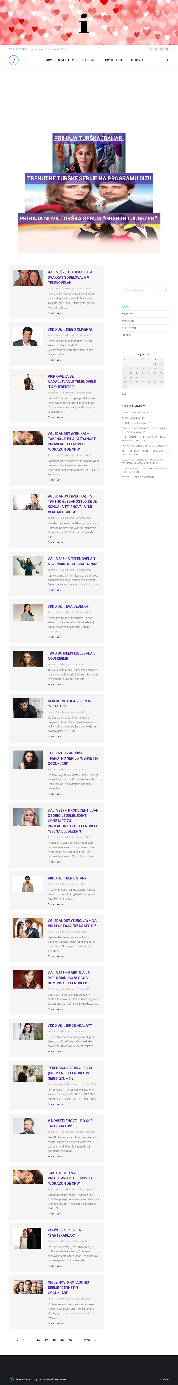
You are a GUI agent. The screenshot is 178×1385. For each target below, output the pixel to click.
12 (137, 372)
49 (62, 1340)
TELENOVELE (128, 321)
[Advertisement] (89, 94)
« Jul (124, 393)
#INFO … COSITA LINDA (133, 417)
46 (38, 1340)
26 (137, 382)
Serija (50, 664)
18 (131, 377)
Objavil (67, 288)
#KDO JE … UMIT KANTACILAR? (137, 423)
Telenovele (53, 288)
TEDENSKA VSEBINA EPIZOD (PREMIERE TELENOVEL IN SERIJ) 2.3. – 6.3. (71, 1073)
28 (149, 382)
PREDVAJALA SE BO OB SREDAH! (138, 477)
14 (149, 372)
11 (131, 372)
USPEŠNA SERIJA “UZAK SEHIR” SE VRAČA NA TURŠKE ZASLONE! (144, 470)
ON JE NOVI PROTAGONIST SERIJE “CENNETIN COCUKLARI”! (69, 1287)
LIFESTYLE (127, 335)
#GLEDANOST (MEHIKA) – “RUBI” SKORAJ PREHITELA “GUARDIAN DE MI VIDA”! (142, 461)
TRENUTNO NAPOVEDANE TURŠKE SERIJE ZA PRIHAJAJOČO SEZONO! (144, 430)
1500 (86, 1340)
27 (143, 382)
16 (161, 372)
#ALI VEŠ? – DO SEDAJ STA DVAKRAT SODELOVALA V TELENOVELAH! (70, 277)
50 (70, 1340)
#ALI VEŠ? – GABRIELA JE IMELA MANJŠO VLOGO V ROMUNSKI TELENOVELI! (69, 978)
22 (155, 377)
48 (54, 1340)
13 (143, 372)
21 (149, 377)
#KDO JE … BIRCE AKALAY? (70, 1025)
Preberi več (54, 313)
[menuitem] (46, 60)
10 (125, 372)
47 (46, 1340)
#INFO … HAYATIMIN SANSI (135, 412)
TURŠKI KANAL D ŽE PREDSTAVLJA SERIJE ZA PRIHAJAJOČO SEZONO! (144, 438)
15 (155, 372)
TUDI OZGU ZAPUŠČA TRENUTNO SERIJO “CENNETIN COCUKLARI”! (73, 758)
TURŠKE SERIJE (129, 328)
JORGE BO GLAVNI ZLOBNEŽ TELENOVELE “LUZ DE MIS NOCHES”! (145, 452)
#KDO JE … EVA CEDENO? (68, 606)
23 (161, 377)
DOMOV (126, 307)
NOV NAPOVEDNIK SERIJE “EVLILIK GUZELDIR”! (145, 445)
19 (137, 377)
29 (155, 382)
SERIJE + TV (127, 314)
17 (125, 377)
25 (131, 382)
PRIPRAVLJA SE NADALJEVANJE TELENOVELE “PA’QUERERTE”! (72, 381)
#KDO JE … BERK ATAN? (67, 878)
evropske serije (55, 1084)
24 (125, 382)
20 (143, 377)
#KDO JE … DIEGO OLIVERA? (70, 329)
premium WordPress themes (52, 1379)
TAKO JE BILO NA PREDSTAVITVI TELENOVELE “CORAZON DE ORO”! (70, 1178)
